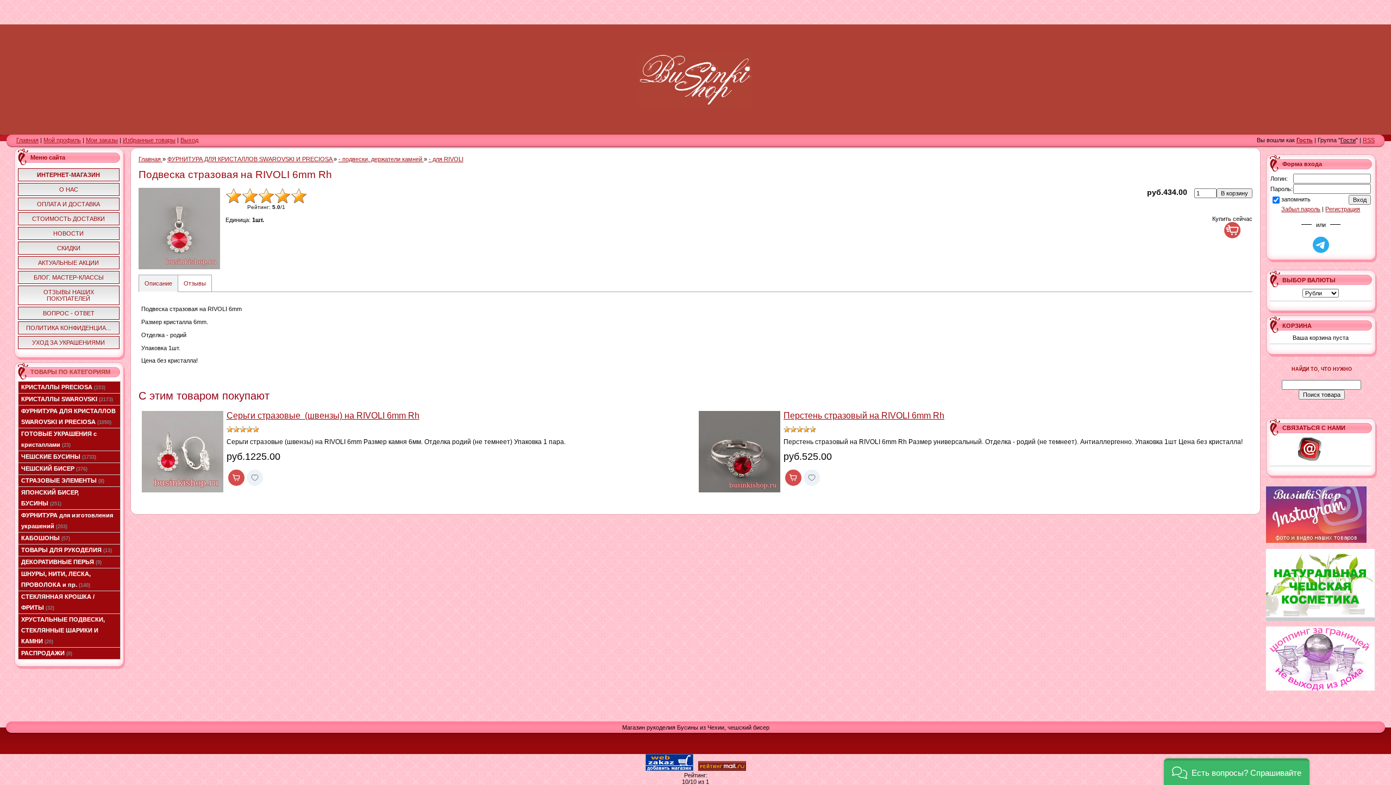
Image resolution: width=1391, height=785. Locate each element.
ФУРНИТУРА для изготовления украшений (67, 520)
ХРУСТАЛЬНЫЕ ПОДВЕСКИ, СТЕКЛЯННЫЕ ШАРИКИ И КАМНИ (63, 630)
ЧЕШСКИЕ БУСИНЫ (58, 456)
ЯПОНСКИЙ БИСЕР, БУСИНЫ (50, 498)
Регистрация (1342, 209)
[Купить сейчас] (1232, 230)
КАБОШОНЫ (45, 538)
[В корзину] (236, 478)
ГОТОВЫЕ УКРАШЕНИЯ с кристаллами (59, 439)
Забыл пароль (1300, 209)
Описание (158, 283)
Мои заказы (102, 140)
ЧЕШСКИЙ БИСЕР (54, 468)
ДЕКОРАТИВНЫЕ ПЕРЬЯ (61, 562)
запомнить (1296, 199)
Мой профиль (62, 140)
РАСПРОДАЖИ (46, 653)
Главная (27, 140)
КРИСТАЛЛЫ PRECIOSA (63, 387)
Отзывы (195, 283)
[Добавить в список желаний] (255, 478)
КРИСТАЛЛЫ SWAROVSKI (67, 399)
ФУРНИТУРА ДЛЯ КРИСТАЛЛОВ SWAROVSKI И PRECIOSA (68, 416)
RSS (1369, 140)
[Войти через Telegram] (1321, 245)
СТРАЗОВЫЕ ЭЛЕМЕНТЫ (62, 480)
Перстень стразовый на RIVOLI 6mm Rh (864, 415)
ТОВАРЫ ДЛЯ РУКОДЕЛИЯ (66, 550)
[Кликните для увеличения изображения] (179, 228)
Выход (189, 140)
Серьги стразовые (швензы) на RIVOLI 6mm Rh (323, 415)
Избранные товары (149, 140)
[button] (1236, 771)
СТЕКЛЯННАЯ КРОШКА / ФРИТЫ (58, 602)
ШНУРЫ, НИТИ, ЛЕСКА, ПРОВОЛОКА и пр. (56, 579)
